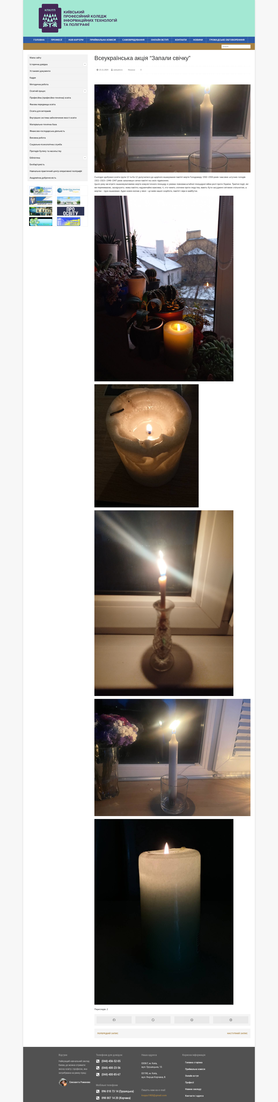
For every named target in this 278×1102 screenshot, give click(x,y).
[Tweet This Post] (152, 1020)
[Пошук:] (236, 46)
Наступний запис (237, 1033)
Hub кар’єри (75, 40)
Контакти (181, 40)
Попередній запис (107, 1033)
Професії (56, 40)
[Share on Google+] (230, 1020)
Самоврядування (133, 40)
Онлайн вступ (160, 40)
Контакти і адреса (194, 1095)
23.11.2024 (103, 70)
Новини (198, 40)
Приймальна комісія (103, 40)
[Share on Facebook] (114, 1020)
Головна (39, 40)
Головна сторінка (193, 1062)
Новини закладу (193, 1089)
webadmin (118, 70)
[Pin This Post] (191, 1020)
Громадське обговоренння (227, 40)
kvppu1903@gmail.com (154, 1095)
